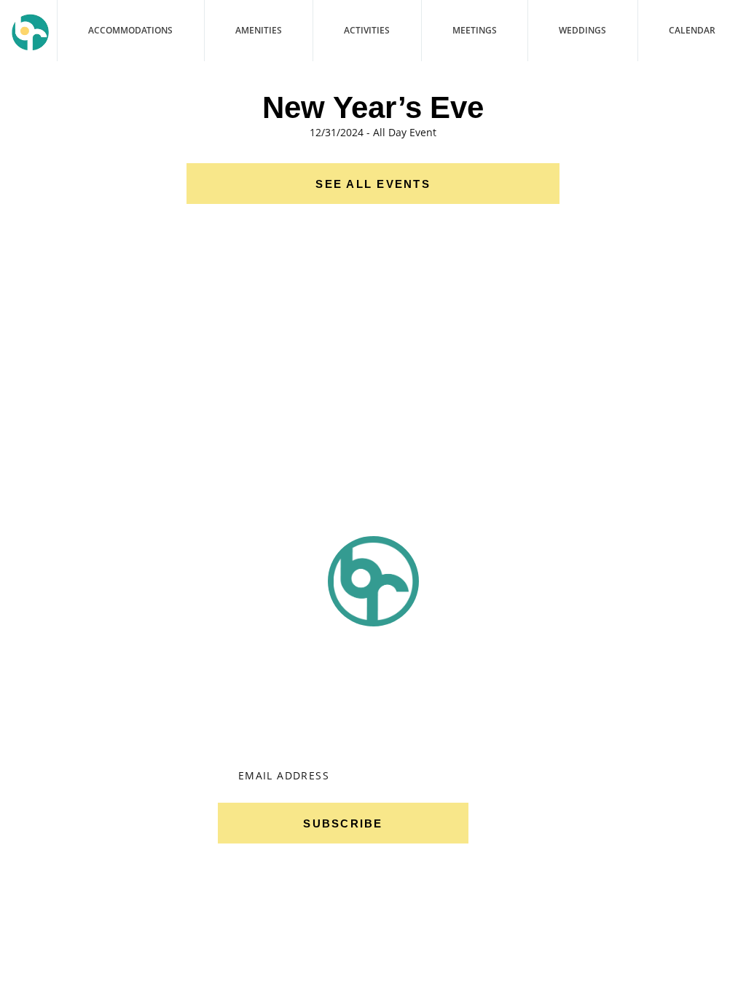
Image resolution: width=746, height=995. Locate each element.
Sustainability (85, 737)
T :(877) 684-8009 (622, 754)
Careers (85, 806)
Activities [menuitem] (367, 30)
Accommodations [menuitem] (130, 30)
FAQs (123, 954)
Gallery (84, 783)
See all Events (373, 184)
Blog (85, 760)
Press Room (210, 954)
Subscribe (342, 823)
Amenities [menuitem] (258, 30)
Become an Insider (343, 680)
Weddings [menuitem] (582, 30)
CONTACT (47, 954)
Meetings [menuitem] (474, 30)
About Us (85, 714)
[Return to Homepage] (31, 32)
